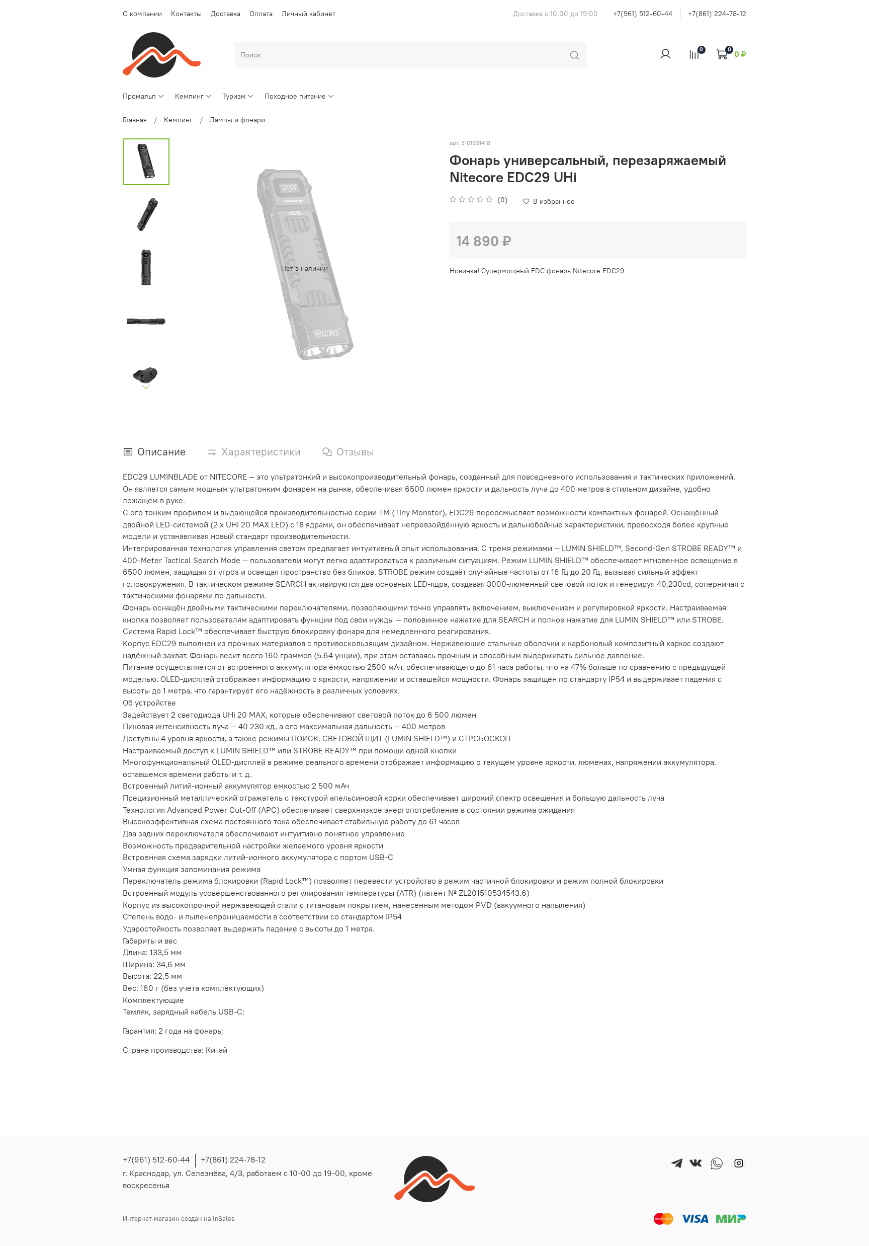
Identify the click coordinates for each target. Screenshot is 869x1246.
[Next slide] (146, 387)
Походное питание (295, 96)
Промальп (139, 96)
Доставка (225, 13)
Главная (135, 119)
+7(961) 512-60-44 (642, 13)
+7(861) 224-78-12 (717, 13)
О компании (142, 13)
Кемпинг (189, 96)
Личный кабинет (308, 13)
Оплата (261, 13)
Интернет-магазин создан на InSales (178, 1218)
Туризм (234, 96)
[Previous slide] (192, 268)
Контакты (186, 13)
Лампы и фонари (237, 119)
